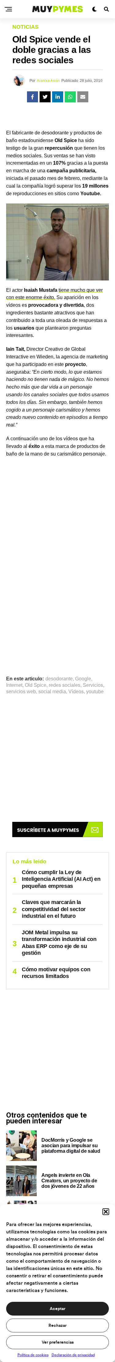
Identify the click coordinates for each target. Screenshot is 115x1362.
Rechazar (57, 1326)
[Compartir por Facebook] (32, 96)
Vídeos (76, 691)
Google (83, 678)
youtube (95, 691)
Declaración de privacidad (73, 1355)
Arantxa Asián (48, 81)
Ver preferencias (58, 1342)
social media (52, 691)
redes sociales (64, 685)
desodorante (59, 678)
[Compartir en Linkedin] (57, 96)
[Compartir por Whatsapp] (70, 96)
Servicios (93, 685)
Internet (14, 685)
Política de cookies (32, 1355)
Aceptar (57, 1309)
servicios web (21, 691)
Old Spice (35, 685)
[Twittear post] (45, 96)
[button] (106, 1212)
